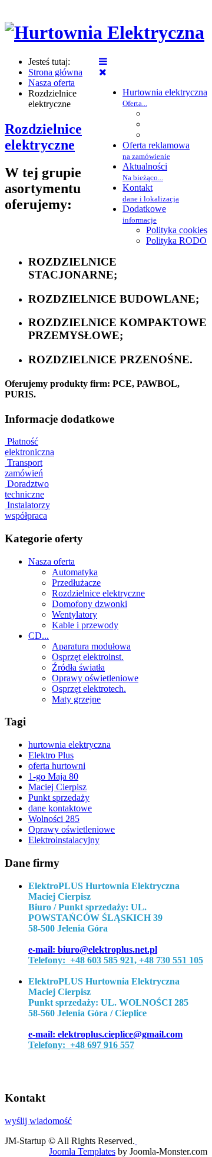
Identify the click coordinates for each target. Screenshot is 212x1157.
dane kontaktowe (60, 808)
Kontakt (150, 193)
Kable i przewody (85, 625)
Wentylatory (74, 614)
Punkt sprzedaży (59, 798)
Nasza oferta (51, 561)
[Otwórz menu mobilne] (103, 62)
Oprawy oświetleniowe (95, 678)
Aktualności (144, 171)
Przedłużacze (76, 583)
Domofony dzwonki (89, 604)
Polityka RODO (176, 241)
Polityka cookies (176, 230)
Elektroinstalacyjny (64, 840)
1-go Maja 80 (53, 776)
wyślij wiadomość (38, 1121)
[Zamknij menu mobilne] (103, 72)
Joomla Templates (82, 1151)
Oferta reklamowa (156, 150)
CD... (38, 636)
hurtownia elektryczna (69, 745)
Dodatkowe (144, 214)
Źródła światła (78, 667)
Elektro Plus (51, 755)
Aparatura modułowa (91, 646)
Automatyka (75, 572)
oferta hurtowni (56, 766)
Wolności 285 (54, 819)
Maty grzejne (76, 699)
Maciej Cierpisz (57, 787)
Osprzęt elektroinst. (88, 657)
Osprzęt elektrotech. (89, 689)
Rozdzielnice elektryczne (43, 137)
